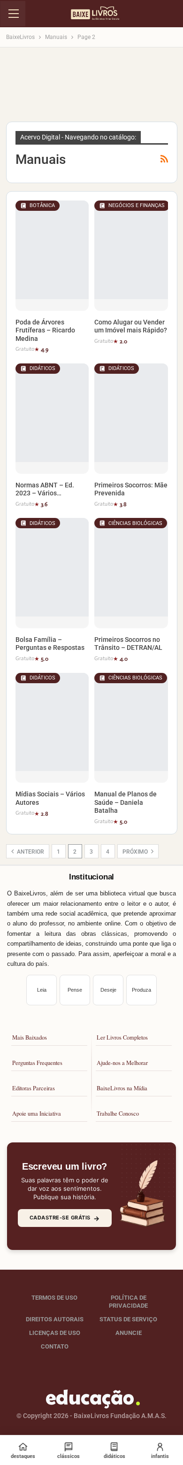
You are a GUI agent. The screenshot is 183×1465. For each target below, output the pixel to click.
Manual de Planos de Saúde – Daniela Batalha (125, 802)
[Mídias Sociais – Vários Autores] (52, 728)
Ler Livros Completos (122, 1037)
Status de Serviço (128, 1319)
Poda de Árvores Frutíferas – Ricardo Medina (45, 330)
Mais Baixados (29, 1037)
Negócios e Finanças (136, 205)
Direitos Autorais (55, 1319)
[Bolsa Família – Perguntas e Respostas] (52, 573)
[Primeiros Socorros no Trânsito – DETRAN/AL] (131, 573)
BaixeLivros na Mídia (122, 1088)
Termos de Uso (54, 1297)
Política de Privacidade (128, 1301)
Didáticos (42, 368)
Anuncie (128, 1332)
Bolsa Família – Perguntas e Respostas (49, 644)
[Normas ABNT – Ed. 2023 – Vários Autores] (52, 418)
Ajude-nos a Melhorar (122, 1063)
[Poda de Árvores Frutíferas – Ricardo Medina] (52, 255)
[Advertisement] (91, 87)
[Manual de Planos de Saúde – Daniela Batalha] (131, 728)
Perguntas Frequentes (37, 1063)
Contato (55, 1345)
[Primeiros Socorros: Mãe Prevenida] (131, 418)
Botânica (42, 205)
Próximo (135, 851)
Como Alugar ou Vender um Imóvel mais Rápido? (130, 326)
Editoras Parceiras (33, 1088)
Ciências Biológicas (135, 523)
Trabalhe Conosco (118, 1114)
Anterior (29, 851)
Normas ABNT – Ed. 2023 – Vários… (44, 489)
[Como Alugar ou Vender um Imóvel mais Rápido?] (131, 255)
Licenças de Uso (54, 1332)
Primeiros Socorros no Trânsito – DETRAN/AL (128, 644)
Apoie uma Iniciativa (36, 1114)
